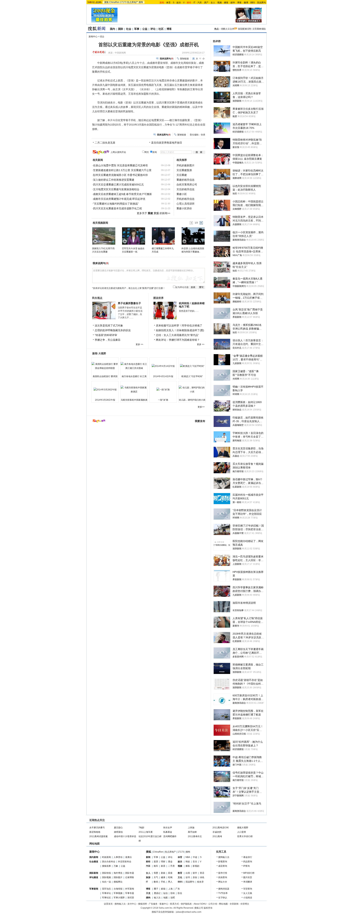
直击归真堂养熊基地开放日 (166, 142)
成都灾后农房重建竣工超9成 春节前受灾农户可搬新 (122, 194)
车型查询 (247, 888)
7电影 (141, 827)
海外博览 (118, 873)
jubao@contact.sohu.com (188, 912)
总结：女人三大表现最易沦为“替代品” (177, 335)
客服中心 (163, 904)
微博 (246, 2)
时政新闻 (106, 857)
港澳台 (128, 857)
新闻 (148, 857)
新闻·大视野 (99, 353)
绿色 (202, 877)
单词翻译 (247, 882)
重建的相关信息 (185, 179)
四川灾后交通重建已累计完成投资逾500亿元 (118, 184)
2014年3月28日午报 (105, 400)
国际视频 (106, 877)
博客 (239, 2)
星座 (170, 873)
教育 (180, 873)
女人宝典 (247, 893)
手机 (163, 882)
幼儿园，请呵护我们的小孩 (192, 400)
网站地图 (223, 904)
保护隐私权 (186, 904)
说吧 (172, 897)
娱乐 (178, 2)
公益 (144, 28)
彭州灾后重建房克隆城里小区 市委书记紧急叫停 (120, 174)
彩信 (180, 893)
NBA (188, 857)
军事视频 (118, 893)
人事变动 (118, 857)
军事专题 (129, 893)
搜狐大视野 (242, 827)
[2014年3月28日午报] (105, 390)
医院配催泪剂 (244, 29)
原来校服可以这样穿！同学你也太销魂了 (179, 325)
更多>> (201, 407)
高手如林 (192, 832)
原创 (195, 877)
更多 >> (139, 344)
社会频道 (93, 861)
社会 (128, 28)
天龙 (148, 893)
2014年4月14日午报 (163, 376)
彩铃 (172, 893)
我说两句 (261, 2)
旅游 (148, 877)
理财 (163, 861)
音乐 (195, 861)
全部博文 (244, 904)
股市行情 (222, 873)
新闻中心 (93, 36)
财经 (148, 861)
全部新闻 (234, 904)
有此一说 (106, 882)
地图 (165, 897)
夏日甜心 (118, 827)
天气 (156, 877)
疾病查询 (222, 877)
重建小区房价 (184, 208)
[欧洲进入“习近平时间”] (192, 366)
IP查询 (246, 866)
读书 (188, 877)
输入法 (157, 897)
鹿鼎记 (157, 893)
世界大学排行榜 (245, 836)
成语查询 (222, 866)
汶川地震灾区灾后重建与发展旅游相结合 (116, 189)
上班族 (191, 827)
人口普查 (241, 832)
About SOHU (200, 904)
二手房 (171, 866)
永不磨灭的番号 (97, 827)
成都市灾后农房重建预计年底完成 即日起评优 (119, 198)
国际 (120, 28)
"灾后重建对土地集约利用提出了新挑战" (116, 203)
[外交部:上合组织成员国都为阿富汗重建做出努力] (192, 235)
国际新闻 (93, 873)
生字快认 (222, 897)
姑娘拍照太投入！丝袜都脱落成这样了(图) (180, 330)
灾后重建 (181, 174)
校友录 (200, 882)
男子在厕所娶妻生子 (129, 303)
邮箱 (163, 888)
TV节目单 (223, 893)
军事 (136, 28)
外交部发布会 (124, 861)
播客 (226, 2)
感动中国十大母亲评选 (125, 836)
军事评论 (106, 893)
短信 (165, 893)
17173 (123, 2)
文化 (180, 877)
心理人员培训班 (185, 203)
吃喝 (170, 877)
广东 (177, 888)
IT (194, 2)
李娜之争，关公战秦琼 (107, 339)
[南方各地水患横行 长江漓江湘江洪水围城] (134, 366)
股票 (156, 861)
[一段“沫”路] (163, 390)
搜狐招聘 (142, 904)
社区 (161, 28)
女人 (213, 2)
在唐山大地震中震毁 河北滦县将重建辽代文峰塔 (120, 165)
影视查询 (222, 861)
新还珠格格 (94, 832)
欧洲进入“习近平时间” (192, 376)
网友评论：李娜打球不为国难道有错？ (178, 339)
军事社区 (106, 897)
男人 (170, 882)
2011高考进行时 (221, 827)
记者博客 (129, 877)
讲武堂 (130, 897)
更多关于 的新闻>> (153, 213)
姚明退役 (118, 832)
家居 (163, 866)
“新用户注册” (148, 288)
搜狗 (141, 2)
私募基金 (167, 832)
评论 (153, 28)
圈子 (156, 888)
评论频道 (93, 877)
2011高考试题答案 (98, 836)
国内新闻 (93, 857)
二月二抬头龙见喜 (105, 142)
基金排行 (247, 857)
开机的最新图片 (185, 165)
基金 (170, 861)
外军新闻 (129, 888)
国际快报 (106, 873)
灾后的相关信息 (185, 189)
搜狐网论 (118, 882)
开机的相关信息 (185, 198)
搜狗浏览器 (223, 888)
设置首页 (108, 904)
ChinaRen (114, 2)
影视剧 (196, 866)
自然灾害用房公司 (186, 184)
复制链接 (184, 58)
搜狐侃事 (106, 866)
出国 (188, 873)
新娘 (163, 873)
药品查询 (247, 861)
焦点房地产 (132, 2)
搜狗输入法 (223, 857)
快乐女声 (167, 827)
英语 (202, 873)
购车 (156, 866)
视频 (219, 2)
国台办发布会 (108, 861)
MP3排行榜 (248, 873)
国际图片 (118, 877)
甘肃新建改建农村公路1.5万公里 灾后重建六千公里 (122, 170)
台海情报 (118, 888)
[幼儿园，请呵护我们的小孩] (192, 390)
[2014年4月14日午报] (163, 366)
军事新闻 (93, 888)
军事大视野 (119, 897)
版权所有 (208, 908)
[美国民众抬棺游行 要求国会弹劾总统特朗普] (105, 366)
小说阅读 (247, 897)
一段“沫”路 (163, 400)
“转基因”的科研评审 (106, 335)
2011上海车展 (146, 832)
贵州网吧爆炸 (169, 836)
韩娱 (188, 861)
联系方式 (174, 904)
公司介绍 (212, 904)
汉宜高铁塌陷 (259, 29)
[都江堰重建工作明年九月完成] (163, 235)
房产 (206, 2)
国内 (112, 28)
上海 (170, 888)
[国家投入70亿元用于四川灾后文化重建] (103, 235)
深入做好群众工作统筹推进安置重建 (113, 179)
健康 (163, 877)
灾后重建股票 (184, 170)
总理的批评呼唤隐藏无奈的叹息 (113, 330)
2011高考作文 (195, 836)
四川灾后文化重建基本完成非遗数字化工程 (117, 208)
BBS (252, 2)
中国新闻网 (120, 52)
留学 (195, 873)
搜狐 (106, 2)
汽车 (199, 2)
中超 (195, 857)
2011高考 (217, 836)
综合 (102, 36)
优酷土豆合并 (227, 29)
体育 (168, 2)
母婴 (156, 873)
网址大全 (222, 882)
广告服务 (153, 904)
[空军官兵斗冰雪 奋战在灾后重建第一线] (133, 235)
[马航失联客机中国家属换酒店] (134, 390)
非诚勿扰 (217, 832)
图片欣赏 (247, 877)
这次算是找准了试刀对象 (109, 325)
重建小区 (181, 194)
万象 (116, 866)
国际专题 (129, 873)
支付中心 (131, 904)
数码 (156, 882)
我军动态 (106, 888)
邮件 (233, 2)
